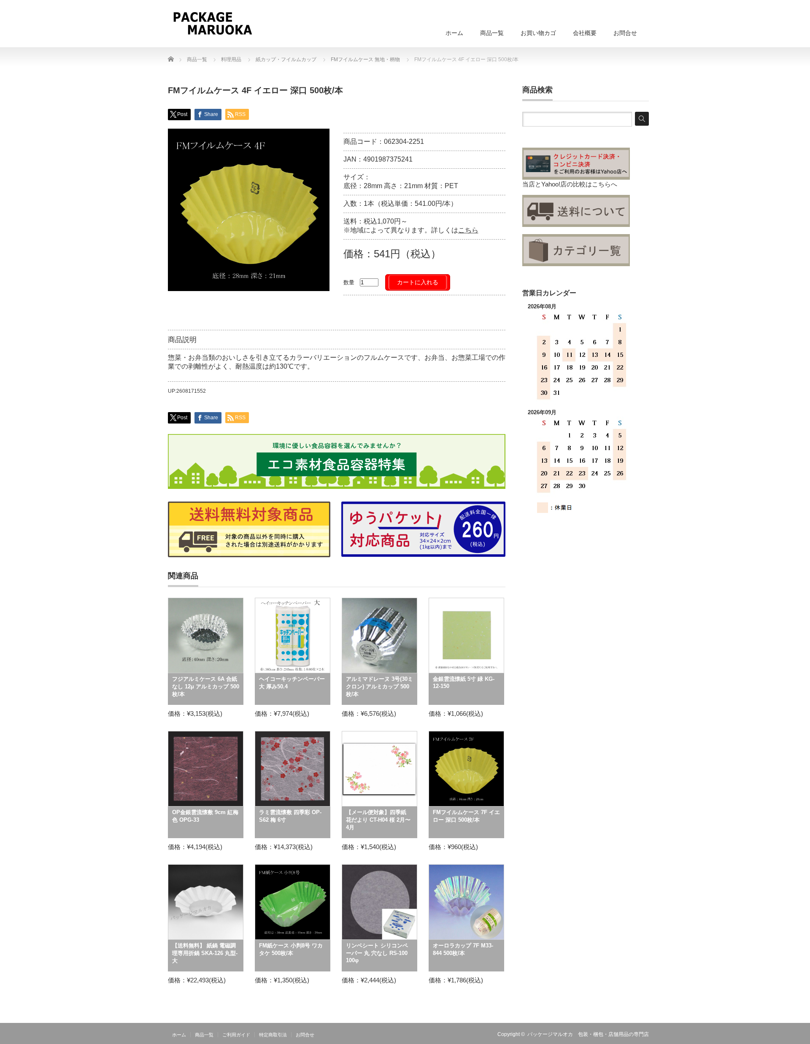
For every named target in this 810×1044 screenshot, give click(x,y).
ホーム (454, 33)
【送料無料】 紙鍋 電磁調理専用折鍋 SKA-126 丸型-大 (205, 953)
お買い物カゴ (538, 33)
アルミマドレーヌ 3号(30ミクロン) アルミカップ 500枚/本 (379, 686)
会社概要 (585, 33)
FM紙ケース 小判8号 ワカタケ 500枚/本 (291, 949)
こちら (468, 230)
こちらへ (604, 184)
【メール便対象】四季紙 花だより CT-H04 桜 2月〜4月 (378, 820)
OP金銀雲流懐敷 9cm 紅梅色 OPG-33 (205, 816)
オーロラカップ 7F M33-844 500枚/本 (463, 949)
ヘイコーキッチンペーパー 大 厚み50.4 (292, 683)
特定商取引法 (273, 1034)
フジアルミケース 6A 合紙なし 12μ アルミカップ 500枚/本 (205, 686)
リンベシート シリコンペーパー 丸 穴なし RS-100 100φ (377, 952)
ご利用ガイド (236, 1034)
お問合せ (625, 33)
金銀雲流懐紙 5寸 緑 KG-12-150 (463, 682)
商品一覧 (492, 33)
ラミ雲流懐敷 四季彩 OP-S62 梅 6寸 (290, 816)
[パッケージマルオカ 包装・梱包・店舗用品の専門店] (212, 23)
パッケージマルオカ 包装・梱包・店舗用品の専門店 (588, 1034)
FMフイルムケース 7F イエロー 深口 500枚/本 (466, 816)
